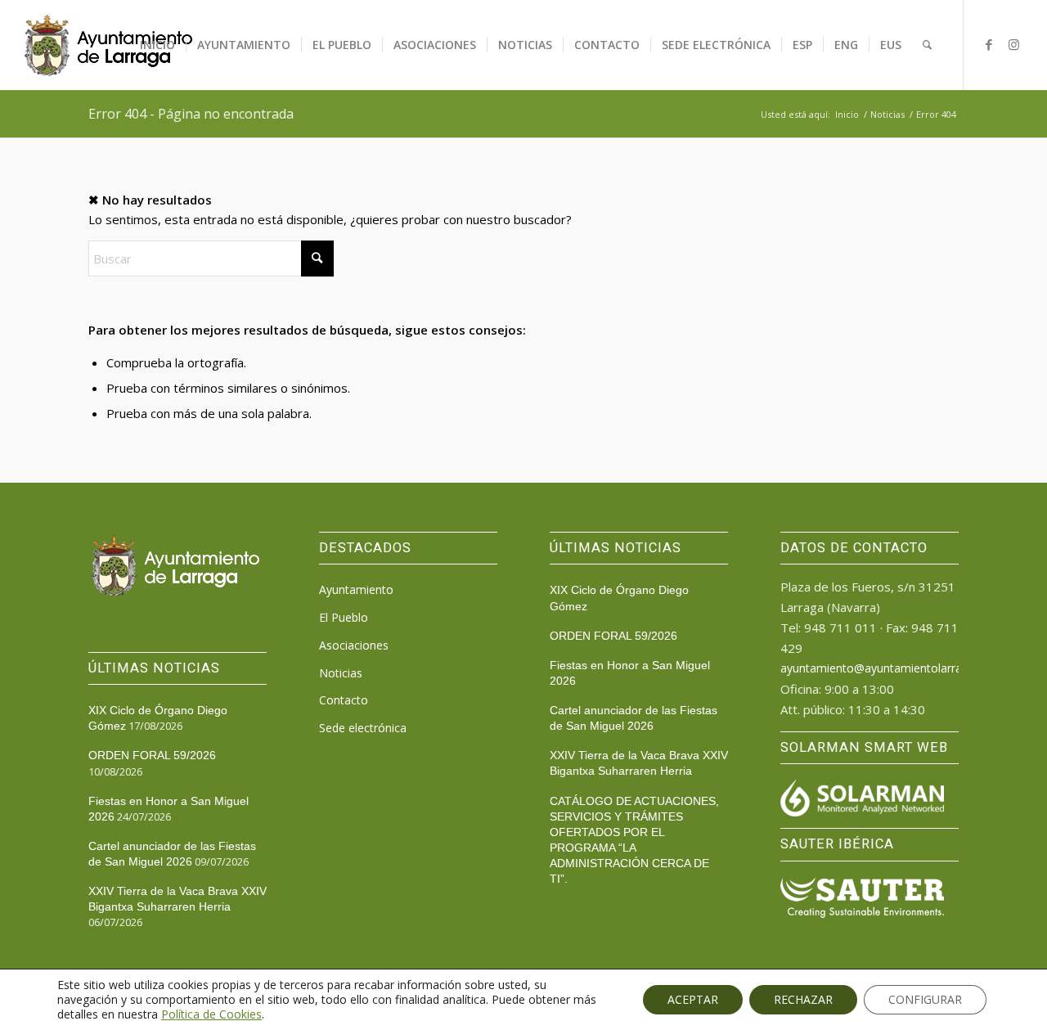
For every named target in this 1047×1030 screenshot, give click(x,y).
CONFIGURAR (925, 999)
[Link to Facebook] (989, 44)
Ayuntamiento (356, 589)
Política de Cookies (211, 1014)
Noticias (340, 673)
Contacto (343, 700)
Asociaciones (354, 645)
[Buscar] (927, 45)
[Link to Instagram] (1013, 44)
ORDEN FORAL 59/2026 (152, 755)
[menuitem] (157, 45)
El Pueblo (343, 617)
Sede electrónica (363, 727)
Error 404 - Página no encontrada (191, 114)
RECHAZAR (803, 999)
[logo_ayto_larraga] (108, 45)
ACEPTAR (692, 999)
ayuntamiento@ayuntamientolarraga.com (890, 668)
